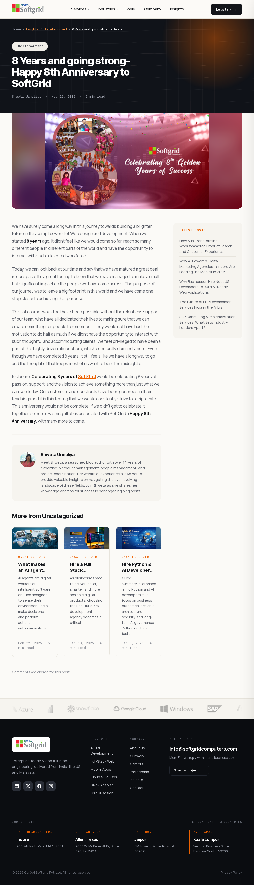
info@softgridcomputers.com (203, 749)
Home (16, 29)
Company (152, 9)
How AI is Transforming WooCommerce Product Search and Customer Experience (205, 246)
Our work (137, 756)
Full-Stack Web (103, 761)
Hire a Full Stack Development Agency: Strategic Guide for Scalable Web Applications (85, 567)
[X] (28, 786)
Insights (177, 9)
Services (80, 9)
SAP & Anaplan (102, 785)
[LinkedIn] (16, 786)
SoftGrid (87, 376)
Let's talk (226, 9)
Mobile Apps (101, 769)
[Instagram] (51, 786)
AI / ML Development (102, 751)
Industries (108, 9)
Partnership (139, 772)
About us (137, 748)
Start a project (189, 770)
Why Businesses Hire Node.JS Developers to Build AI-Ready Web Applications (204, 287)
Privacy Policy (231, 872)
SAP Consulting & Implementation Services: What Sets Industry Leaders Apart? (207, 322)
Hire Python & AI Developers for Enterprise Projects (137, 567)
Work (131, 9)
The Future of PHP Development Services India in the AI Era (206, 304)
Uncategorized (55, 29)
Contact (137, 787)
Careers (136, 764)
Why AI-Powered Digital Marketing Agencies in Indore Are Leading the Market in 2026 (207, 266)
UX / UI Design (102, 793)
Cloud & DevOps (104, 777)
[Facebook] (39, 786)
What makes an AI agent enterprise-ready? (31, 567)
